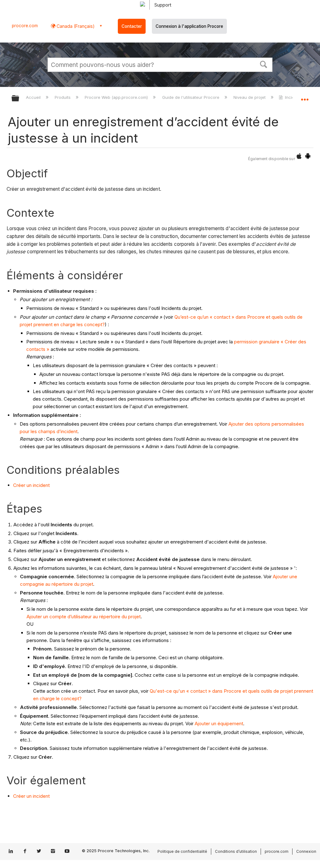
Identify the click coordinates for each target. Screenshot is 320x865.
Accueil (34, 97)
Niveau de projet (250, 97)
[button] (263, 64)
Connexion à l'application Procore (189, 26)
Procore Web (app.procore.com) (117, 97)
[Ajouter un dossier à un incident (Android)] (308, 157)
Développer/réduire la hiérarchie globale (19, 98)
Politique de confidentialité (182, 851)
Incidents (294, 97)
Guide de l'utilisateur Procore (191, 97)
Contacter (132, 26)
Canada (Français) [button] (75, 26)
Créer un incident (31, 485)
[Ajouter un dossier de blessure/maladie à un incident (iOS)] (299, 157)
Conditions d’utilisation (236, 851)
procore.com (25, 25)
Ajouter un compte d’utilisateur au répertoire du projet (84, 617)
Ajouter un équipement (219, 723)
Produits (63, 97)
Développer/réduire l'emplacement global (304, 96)
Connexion (306, 851)
